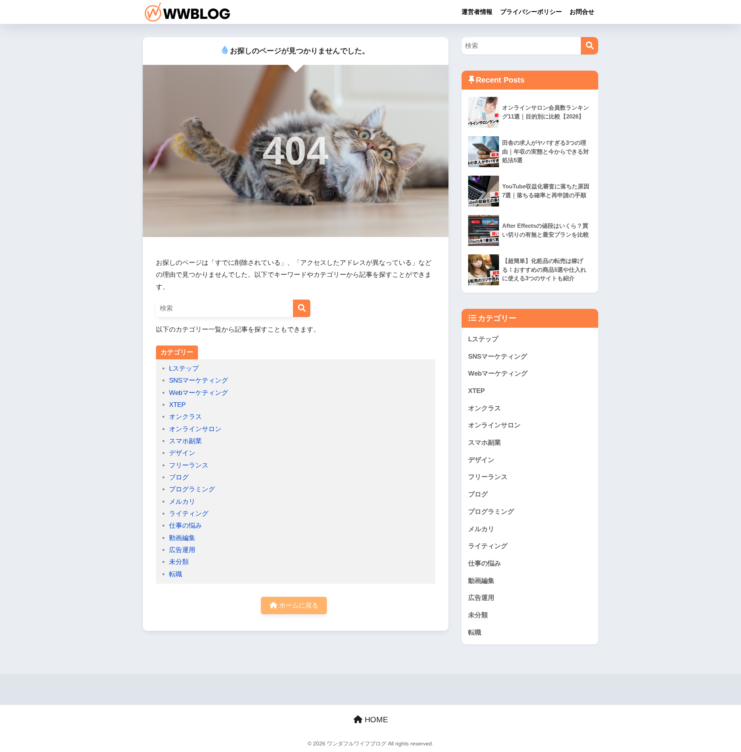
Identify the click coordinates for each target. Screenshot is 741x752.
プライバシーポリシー (531, 11)
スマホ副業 (185, 441)
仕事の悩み (185, 525)
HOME (375, 719)
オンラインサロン (195, 429)
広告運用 (182, 550)
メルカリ (182, 501)
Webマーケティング (198, 392)
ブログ (179, 477)
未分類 (179, 562)
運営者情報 (477, 11)
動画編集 (182, 538)
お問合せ (582, 11)
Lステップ (184, 368)
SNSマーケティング (198, 380)
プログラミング (192, 489)
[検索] (301, 308)
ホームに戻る (297, 605)
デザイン (182, 453)
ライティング (188, 513)
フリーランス (188, 465)
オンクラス (185, 416)
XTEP (177, 404)
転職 (175, 574)
